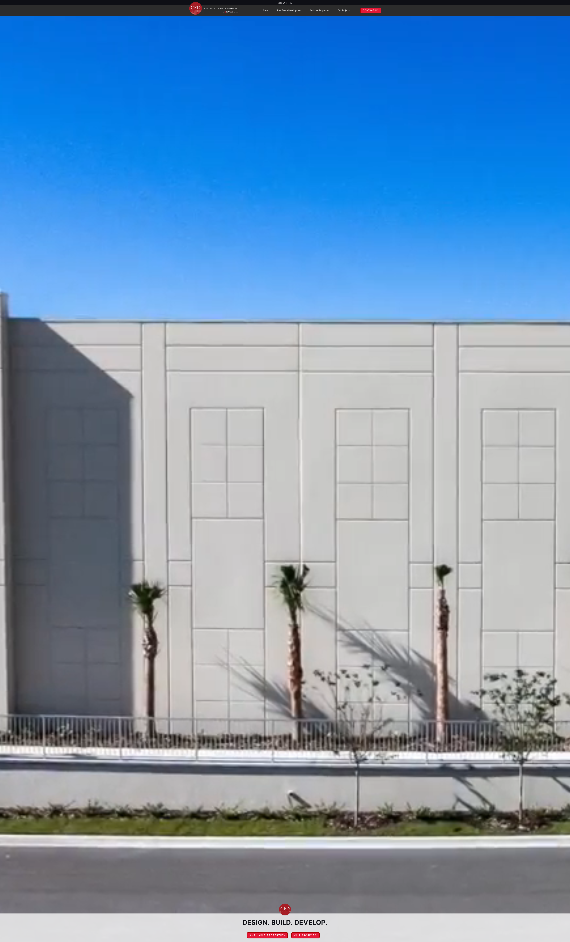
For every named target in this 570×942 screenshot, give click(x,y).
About (265, 10)
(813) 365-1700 (285, 3)
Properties (319, 10)
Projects (344, 10)
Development (289, 10)
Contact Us (371, 10)
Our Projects (305, 935)
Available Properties (267, 935)
